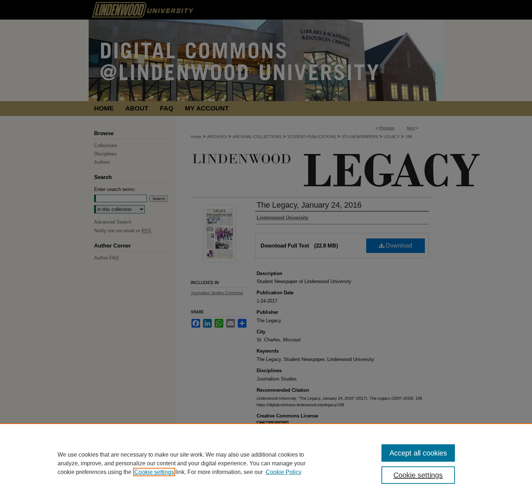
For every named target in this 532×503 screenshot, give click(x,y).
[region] (266, 463)
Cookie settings (154, 472)
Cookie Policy (283, 472)
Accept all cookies (418, 453)
